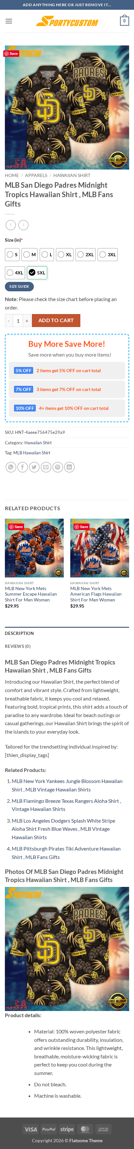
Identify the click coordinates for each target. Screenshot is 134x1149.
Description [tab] (19, 633)
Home (12, 175)
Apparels (36, 175)
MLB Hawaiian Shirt (31, 452)
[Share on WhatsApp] (11, 467)
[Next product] (11, 225)
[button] (9, 21)
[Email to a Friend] (46, 467)
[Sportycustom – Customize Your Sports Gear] (67, 21)
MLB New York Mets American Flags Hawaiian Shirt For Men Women (96, 594)
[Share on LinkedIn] (69, 467)
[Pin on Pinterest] (57, 467)
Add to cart (56, 320)
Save (14, 53)
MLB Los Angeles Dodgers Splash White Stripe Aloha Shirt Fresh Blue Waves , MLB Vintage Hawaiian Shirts (63, 828)
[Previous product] (23, 225)
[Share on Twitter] (34, 467)
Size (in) (14, 240)
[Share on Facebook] (22, 467)
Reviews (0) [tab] (18, 646)
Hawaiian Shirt (71, 175)
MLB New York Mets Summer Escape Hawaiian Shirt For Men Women (31, 594)
